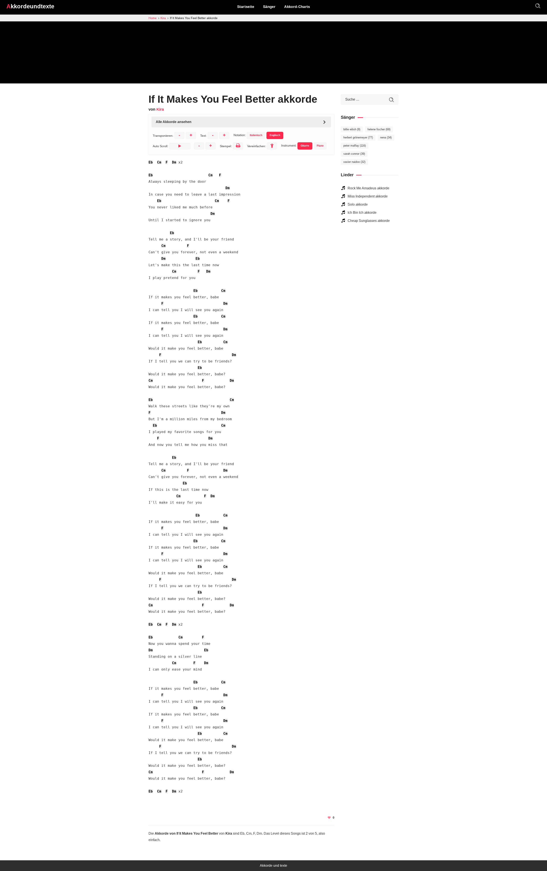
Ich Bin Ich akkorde (362, 212)
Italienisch (256, 135)
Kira (160, 109)
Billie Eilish (351, 129)
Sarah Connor (354, 153)
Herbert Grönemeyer (358, 137)
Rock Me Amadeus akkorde (368, 188)
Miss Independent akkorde (368, 196)
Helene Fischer (379, 129)
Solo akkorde (358, 204)
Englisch (275, 135)
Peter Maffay (354, 145)
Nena (386, 137)
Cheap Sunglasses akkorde (369, 221)
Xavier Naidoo (354, 161)
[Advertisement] (273, 53)
